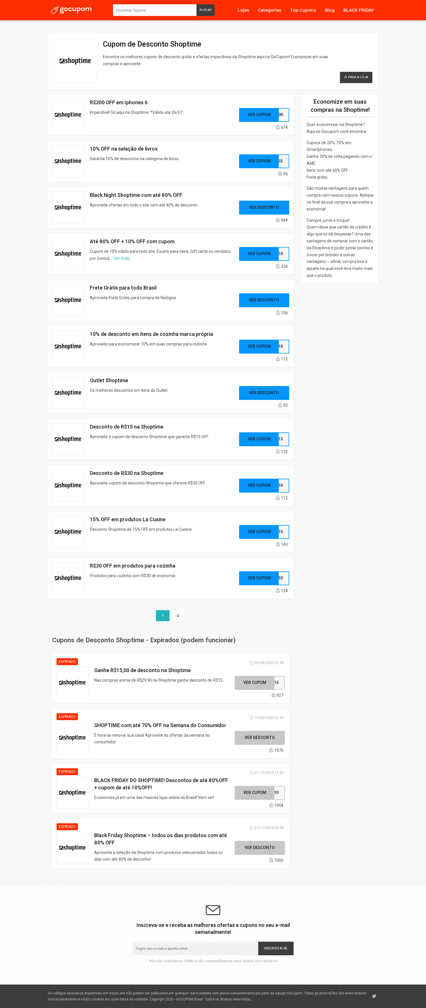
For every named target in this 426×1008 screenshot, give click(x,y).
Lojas (243, 10)
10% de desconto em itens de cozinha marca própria (151, 334)
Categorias (269, 10)
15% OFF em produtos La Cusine (127, 519)
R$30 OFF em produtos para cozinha (132, 566)
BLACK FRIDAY (358, 10)
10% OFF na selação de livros (124, 149)
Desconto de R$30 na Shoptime (126, 473)
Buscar (205, 10)
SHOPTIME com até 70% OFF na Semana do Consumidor (160, 725)
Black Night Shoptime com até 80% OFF (136, 195)
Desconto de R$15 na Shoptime (126, 427)
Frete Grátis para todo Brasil (123, 288)
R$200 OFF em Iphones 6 (119, 102)
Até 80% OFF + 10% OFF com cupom (132, 241)
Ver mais (122, 258)
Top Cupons (303, 10)
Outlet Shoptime (109, 380)
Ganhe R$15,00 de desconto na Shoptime (142, 670)
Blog (330, 10)
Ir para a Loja (356, 77)
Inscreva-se (276, 948)
